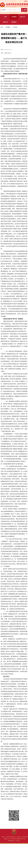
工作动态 (15, 27)
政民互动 (5, 22)
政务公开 (22, 16)
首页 (5, 16)
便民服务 (14, 22)
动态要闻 (14, 16)
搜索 (25, 10)
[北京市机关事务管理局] (14, 4)
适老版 (25, 1)
